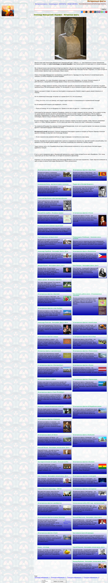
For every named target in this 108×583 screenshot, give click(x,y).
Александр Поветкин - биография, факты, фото (53, 322)
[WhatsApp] (102, 12)
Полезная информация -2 (58, 577)
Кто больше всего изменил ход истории (50, 225)
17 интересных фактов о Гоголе (83, 213)
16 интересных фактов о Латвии (83, 365)
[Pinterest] (106, 12)
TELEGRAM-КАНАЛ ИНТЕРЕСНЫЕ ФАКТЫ (92, 4)
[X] (86, 12)
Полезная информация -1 (42, 577)
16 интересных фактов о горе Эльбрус (50, 308)
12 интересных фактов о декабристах (50, 503)
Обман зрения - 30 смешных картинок (50, 279)
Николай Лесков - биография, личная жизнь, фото (53, 447)
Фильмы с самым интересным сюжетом (50, 406)
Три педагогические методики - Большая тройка (53, 461)
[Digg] (91, 12)
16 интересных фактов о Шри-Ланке (84, 170)
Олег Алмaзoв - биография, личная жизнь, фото (53, 476)
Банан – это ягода (43, 547)
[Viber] (100, 12)
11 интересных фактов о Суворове (49, 419)
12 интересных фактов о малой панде (85, 322)
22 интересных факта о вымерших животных (52, 170)
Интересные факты (97, 1)
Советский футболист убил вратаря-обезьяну (52, 198)
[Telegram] (104, 12)
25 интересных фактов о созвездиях (84, 476)
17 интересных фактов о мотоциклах (84, 489)
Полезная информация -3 (74, 577)
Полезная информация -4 (91, 577)
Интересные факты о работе (47, 379)
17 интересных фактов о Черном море (85, 379)
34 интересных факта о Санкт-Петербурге (51, 392)
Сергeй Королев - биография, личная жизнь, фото (89, 547)
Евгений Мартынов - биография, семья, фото (87, 517)
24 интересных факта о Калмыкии (83, 434)
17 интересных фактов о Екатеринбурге (50, 365)
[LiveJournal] (95, 12)
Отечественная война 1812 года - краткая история (88, 503)
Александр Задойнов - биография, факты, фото (53, 251)
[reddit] (93, 12)
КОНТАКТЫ (62, 4)
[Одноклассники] (84, 12)
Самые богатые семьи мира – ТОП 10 (49, 489)
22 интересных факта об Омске (48, 434)
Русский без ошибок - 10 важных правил (50, 213)
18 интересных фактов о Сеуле (48, 533)
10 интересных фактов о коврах (48, 336)
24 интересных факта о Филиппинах (84, 251)
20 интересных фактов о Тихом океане (85, 351)
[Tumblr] (97, 12)
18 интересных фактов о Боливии (83, 461)
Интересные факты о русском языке (49, 351)
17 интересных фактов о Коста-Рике (84, 336)
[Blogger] (88, 12)
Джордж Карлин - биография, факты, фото (51, 265)
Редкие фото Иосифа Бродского (83, 184)
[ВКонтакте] (82, 12)
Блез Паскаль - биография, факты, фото (85, 265)
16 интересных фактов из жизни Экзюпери (51, 517)
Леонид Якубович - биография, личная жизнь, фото (89, 561)
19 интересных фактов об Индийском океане (87, 406)
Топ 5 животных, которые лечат (48, 237)
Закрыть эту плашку (58, 581)
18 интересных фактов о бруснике (49, 294)
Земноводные (53, 4)
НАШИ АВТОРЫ (73, 4)
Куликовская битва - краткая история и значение (53, 184)
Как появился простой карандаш (83, 533)
